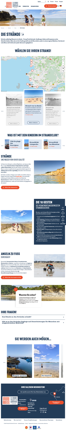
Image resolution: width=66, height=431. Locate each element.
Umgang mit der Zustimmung (33, 423)
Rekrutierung (7, 420)
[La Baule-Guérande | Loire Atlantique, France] (12, 4)
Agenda (63, 220)
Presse (56, 1)
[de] (60, 6)
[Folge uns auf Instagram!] (43, 412)
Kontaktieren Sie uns (22, 409)
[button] (60, 6)
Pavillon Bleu (19, 176)
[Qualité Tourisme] (30, 427)
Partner (52, 1)
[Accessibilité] (48, 1)
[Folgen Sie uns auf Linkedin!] (45, 412)
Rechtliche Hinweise (21, 423)
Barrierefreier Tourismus (46, 420)
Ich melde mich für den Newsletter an (33, 392)
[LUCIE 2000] (26, 427)
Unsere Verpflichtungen (30, 420)
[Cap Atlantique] (39, 427)
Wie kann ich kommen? (56, 402)
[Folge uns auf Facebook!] (41, 412)
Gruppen (61, 1)
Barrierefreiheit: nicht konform (43, 423)
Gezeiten (63, 213)
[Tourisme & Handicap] (34, 427)
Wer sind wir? (17, 420)
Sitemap (26, 423)
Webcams (63, 216)
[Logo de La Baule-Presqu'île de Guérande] (10, 400)
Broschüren (62, 223)
